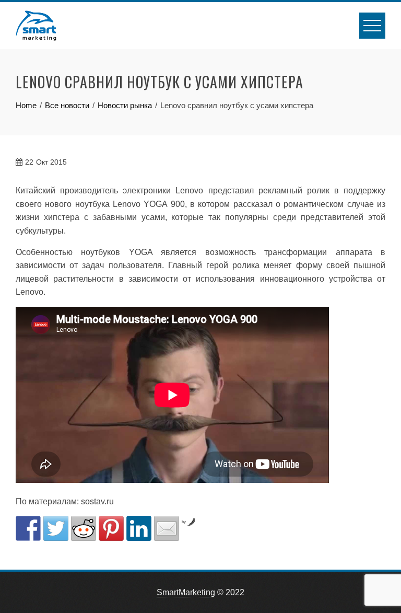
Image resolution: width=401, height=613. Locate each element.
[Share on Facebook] (28, 528)
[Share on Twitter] (55, 528)
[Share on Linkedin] (138, 528)
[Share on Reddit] (83, 528)
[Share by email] (166, 528)
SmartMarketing (186, 592)
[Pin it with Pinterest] (111, 528)
